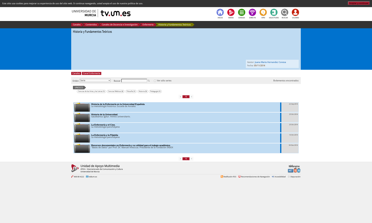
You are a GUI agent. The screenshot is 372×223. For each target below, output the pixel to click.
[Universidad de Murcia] (84, 13)
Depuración (295, 177)
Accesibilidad (280, 177)
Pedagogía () (155, 91)
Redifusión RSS (229, 177)
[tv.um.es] (115, 13)
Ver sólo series (163, 80)
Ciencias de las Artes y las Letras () (91, 91)
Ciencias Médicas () (115, 91)
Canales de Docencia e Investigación (120, 24)
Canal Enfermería (91, 73)
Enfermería (148, 24)
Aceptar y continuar (359, 3)
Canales (77, 24)
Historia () (143, 91)
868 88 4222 (79, 177)
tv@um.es (93, 177)
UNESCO (79, 87)
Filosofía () (131, 91)
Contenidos (91, 24)
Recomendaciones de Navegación (255, 177)
